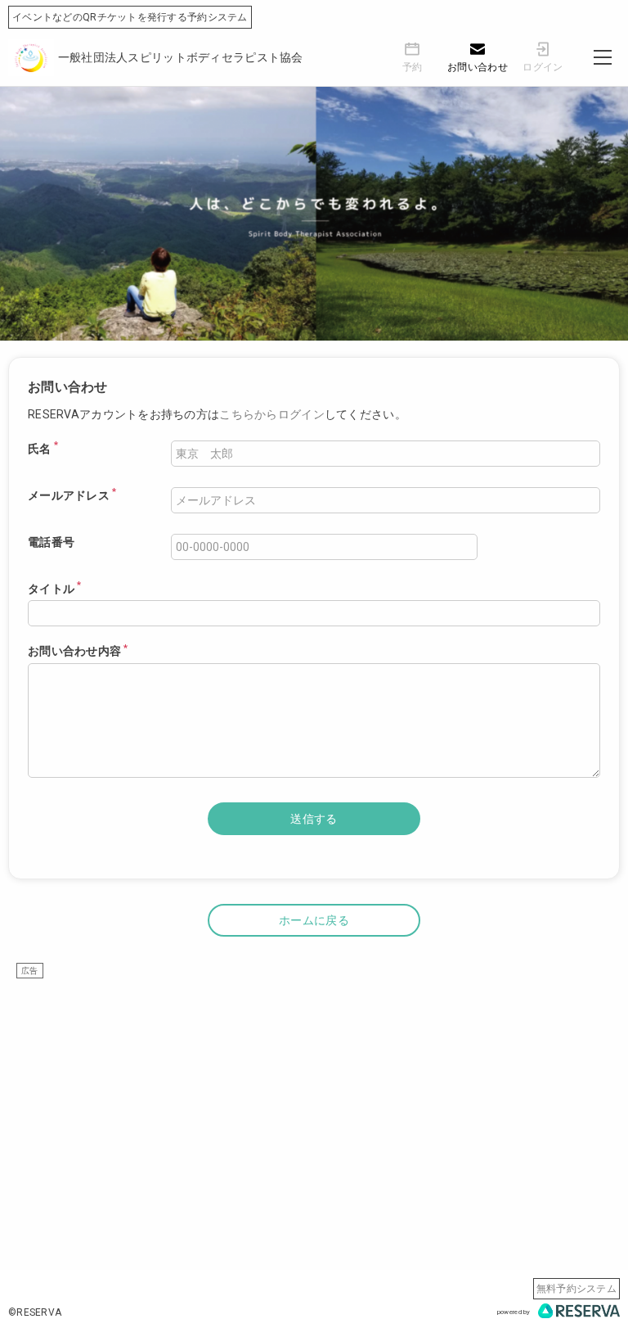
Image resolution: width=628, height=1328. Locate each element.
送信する (313, 818)
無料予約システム (576, 1288)
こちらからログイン (272, 414)
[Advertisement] (314, 1093)
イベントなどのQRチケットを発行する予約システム (130, 17)
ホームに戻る (314, 920)
